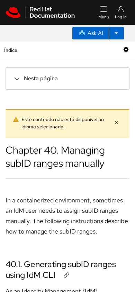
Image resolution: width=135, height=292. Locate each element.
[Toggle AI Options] (116, 33)
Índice (10, 50)
